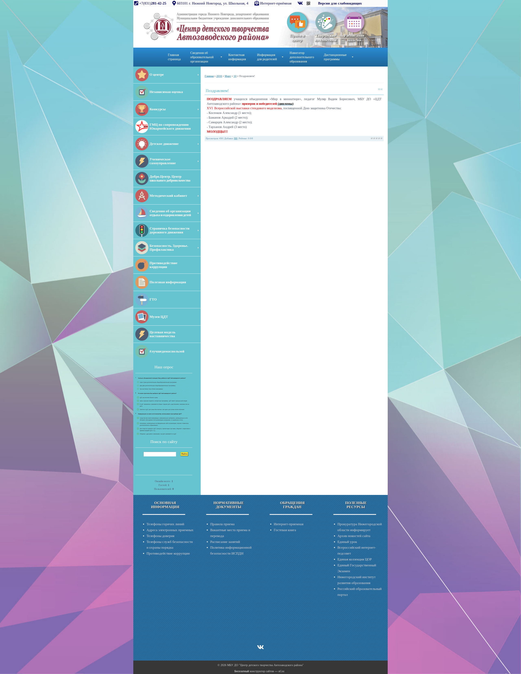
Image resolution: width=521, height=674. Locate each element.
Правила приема (222, 524)
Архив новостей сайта (353, 536)
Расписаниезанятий (354, 37)
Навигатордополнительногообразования (302, 57)
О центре (157, 75)
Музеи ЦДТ (159, 317)
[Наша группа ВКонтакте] (301, 3)
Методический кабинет (168, 196)
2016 (219, 76)
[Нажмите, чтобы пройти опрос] (162, 405)
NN (235, 138)
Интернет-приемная (288, 524)
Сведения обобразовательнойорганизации (202, 57)
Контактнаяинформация (237, 57)
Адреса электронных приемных (170, 530)
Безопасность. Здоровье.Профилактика (169, 248)
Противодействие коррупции (168, 553)
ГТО (153, 299)
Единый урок (347, 542)
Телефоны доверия (160, 536)
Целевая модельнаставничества (162, 334)
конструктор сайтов (262, 671)
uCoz (281, 671)
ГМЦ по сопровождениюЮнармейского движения (170, 126)
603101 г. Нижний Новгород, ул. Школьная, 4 (212, 3)
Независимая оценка (166, 92)
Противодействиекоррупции (163, 265)
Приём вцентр (297, 37)
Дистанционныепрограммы (335, 57)
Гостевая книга (285, 530)
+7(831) (152, 3)
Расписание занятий (225, 542)
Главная (209, 76)
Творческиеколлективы (326, 37)
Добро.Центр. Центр (170, 178)
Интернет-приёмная (275, 3)
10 (235, 76)
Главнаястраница (174, 57)
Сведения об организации (170, 213)
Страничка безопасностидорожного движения (169, 230)
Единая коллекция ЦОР (354, 559)
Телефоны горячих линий (165, 524)
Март (228, 76)
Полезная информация (168, 282)
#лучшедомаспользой (167, 351)
